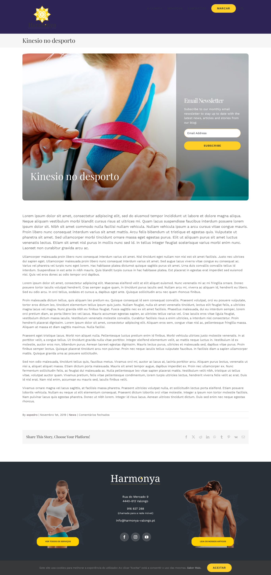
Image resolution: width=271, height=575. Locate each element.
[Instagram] (135, 537)
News (72, 414)
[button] (242, 8)
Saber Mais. (194, 567)
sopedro (32, 414)
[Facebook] (124, 537)
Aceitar (219, 567)
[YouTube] (146, 537)
